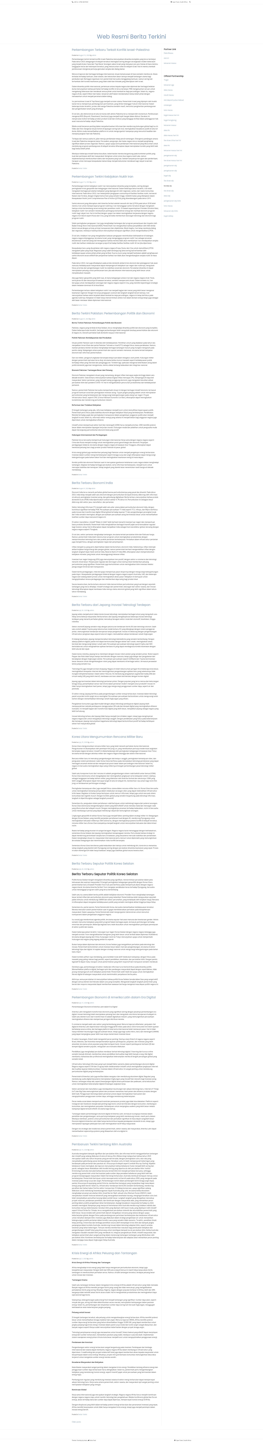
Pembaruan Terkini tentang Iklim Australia (102, 1144)
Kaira (85, 1440)
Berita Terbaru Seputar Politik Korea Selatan (103, 864)
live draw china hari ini (172, 140)
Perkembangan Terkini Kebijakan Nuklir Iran (102, 177)
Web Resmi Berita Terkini (131, 36)
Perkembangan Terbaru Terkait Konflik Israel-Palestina (110, 50)
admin (94, 55)
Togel (166, 80)
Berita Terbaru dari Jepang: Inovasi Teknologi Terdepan (111, 605)
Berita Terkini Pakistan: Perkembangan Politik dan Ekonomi (113, 313)
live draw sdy (169, 191)
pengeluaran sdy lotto (172, 201)
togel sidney (168, 216)
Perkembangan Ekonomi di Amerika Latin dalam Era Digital (114, 997)
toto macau (168, 206)
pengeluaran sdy (170, 165)
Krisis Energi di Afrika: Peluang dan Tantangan (104, 1253)
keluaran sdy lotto (171, 211)
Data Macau (168, 53)
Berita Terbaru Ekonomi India (92, 483)
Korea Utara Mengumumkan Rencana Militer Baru (107, 737)
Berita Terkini (82, 168)
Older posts (76, 1422)
